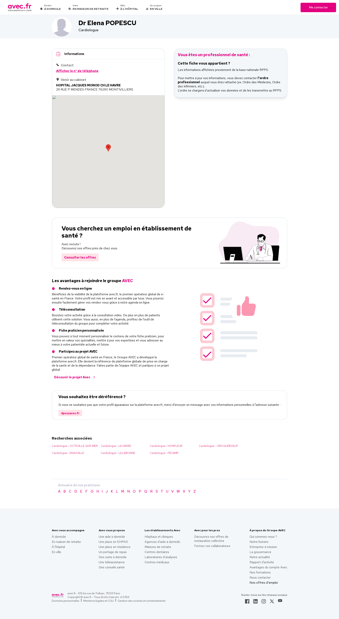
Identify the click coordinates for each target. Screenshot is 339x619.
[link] (247, 602)
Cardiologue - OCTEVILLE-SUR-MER (75, 446)
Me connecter (318, 7)
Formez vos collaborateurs (212, 546)
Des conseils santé (112, 567)
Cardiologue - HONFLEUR (166, 446)
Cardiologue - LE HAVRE (116, 446)
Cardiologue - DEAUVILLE (68, 453)
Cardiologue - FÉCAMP (164, 453)
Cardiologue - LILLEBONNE (118, 453)
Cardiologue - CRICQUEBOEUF (218, 446)
